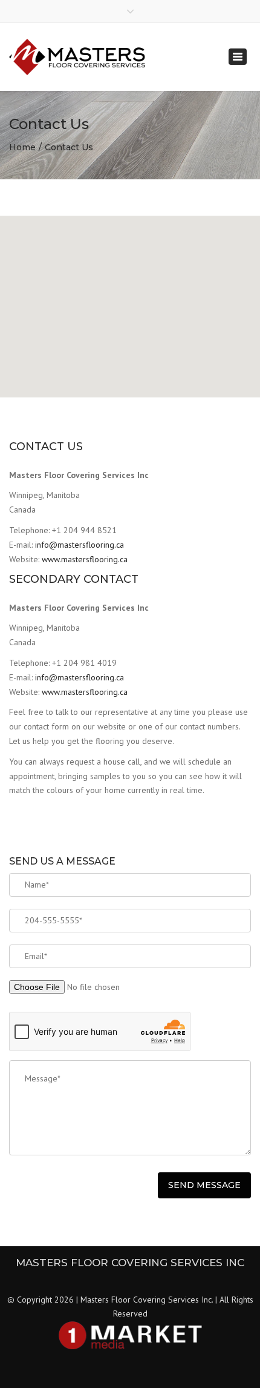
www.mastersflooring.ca (85, 559)
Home (22, 147)
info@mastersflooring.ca (79, 544)
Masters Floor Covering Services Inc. (146, 1299)
